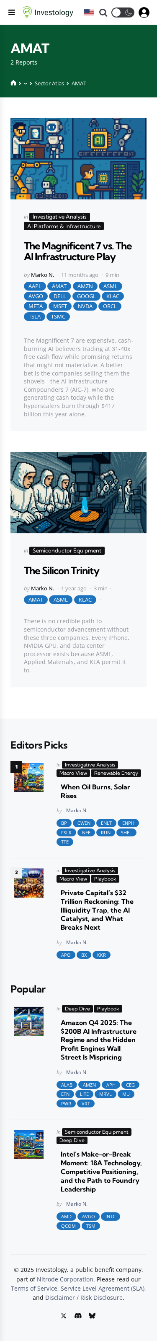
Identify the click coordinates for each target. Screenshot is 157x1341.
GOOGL (86, 296)
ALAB (66, 1085)
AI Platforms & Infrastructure (63, 226)
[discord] (77, 1315)
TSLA (34, 316)
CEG (130, 1085)
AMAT (59, 286)
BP (64, 823)
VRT (86, 1103)
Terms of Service (34, 1288)
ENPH (128, 823)
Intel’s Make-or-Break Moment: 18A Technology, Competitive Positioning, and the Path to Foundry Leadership (101, 1171)
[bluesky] (92, 1315)
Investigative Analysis (60, 216)
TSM (90, 1226)
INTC (111, 1216)
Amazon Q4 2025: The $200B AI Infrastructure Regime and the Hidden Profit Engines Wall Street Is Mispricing (98, 1039)
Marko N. (42, 275)
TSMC (58, 316)
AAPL (34, 286)
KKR (101, 955)
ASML (110, 286)
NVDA (85, 306)
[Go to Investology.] (13, 83)
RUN (106, 832)
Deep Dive (77, 1008)
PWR (66, 1103)
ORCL (110, 306)
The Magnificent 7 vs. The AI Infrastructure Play (78, 251)
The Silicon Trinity (61, 570)
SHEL (126, 832)
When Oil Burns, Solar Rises (95, 791)
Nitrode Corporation (65, 1279)
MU (126, 1094)
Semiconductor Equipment (67, 550)
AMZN (85, 286)
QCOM (68, 1226)
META (35, 306)
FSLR (66, 832)
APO (66, 955)
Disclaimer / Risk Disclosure (84, 1297)
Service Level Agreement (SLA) (102, 1288)
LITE (84, 1094)
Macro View (73, 773)
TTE (65, 841)
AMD (66, 1216)
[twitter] (64, 1315)
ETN (65, 1094)
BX (84, 955)
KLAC (112, 296)
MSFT (60, 306)
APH (111, 1085)
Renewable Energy (116, 773)
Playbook (105, 879)
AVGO (35, 296)
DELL (60, 296)
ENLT (106, 823)
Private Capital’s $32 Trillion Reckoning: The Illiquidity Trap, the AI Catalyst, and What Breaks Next (97, 909)
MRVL (105, 1094)
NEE (86, 832)
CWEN (83, 823)
